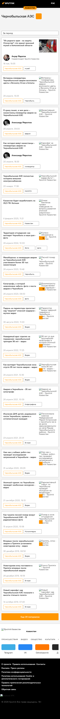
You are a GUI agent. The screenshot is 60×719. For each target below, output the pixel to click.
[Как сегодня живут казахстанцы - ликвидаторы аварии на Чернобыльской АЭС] (48, 146)
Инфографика (30, 404)
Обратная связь (8, 689)
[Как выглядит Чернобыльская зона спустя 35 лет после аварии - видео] (48, 368)
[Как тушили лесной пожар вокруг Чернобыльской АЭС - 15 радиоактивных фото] (48, 519)
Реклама (5, 668)
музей (27, 68)
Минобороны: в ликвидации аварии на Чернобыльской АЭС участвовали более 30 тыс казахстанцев (20, 261)
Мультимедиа (30, 531)
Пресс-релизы (17, 668)
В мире (27, 443)
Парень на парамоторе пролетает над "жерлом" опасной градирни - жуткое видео (19, 310)
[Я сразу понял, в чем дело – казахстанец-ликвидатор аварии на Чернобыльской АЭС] (48, 113)
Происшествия (9, 639)
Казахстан (29, 223)
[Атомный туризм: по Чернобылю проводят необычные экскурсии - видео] (48, 489)
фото (39, 248)
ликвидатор (29, 166)
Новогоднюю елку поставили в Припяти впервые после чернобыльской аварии (17, 568)
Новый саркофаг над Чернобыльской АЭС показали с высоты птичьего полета (18, 592)
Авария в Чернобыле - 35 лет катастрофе (17, 390)
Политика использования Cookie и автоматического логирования (17, 677)
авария (27, 134)
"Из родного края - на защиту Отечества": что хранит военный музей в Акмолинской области (18, 43)
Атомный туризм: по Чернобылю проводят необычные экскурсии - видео (19, 485)
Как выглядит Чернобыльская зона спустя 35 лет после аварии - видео (20, 366)
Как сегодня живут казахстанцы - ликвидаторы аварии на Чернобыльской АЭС (19, 145)
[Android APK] (7, 695)
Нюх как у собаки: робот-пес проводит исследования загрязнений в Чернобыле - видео (19, 454)
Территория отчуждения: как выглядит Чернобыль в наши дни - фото (19, 235)
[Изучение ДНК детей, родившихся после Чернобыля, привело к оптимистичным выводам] (48, 424)
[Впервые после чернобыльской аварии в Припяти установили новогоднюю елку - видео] (48, 543)
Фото (27, 248)
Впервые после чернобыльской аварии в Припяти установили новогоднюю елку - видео (18, 543)
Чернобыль (29, 101)
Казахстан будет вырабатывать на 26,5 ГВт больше (19, 201)
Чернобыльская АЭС (17, 16)
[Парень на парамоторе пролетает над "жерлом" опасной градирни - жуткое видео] (48, 313)
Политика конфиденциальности (16, 672)
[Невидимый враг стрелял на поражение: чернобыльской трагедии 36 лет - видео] (48, 341)
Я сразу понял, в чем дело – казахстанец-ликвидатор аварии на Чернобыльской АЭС (19, 113)
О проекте (6, 664)
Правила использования (23, 664)
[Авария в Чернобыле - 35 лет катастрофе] (48, 392)
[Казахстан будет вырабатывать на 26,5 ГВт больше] (48, 207)
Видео (27, 327)
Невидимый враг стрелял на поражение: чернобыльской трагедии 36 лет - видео (16, 339)
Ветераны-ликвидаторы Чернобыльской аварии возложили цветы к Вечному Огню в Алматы (20, 80)
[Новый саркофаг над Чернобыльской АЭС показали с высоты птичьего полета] (48, 594)
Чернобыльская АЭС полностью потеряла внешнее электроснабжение (18, 178)
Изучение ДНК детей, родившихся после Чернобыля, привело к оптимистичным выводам (19, 416)
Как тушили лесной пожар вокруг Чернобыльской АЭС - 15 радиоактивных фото (19, 517)
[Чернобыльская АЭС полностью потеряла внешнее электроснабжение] (48, 178)
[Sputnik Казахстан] (8, 4)
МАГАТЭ (28, 191)
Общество (36, 639)
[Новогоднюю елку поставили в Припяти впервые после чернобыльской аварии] (48, 567)
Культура (50, 639)
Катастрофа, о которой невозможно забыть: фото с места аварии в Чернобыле (19, 286)
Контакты (40, 664)
